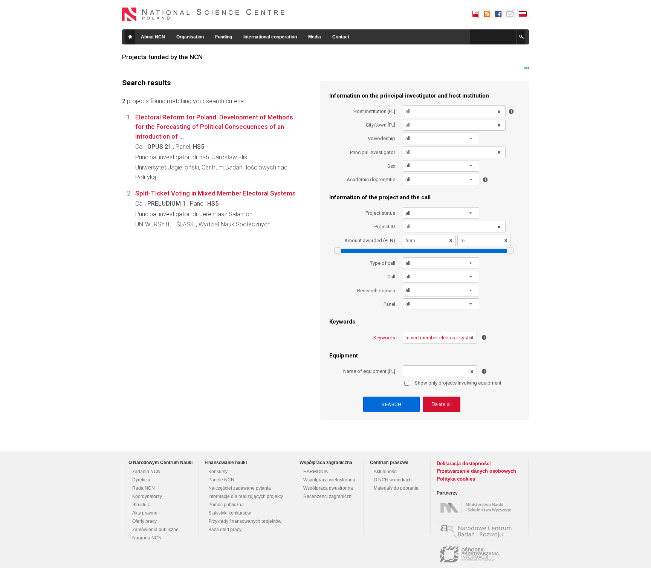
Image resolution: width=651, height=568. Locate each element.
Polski (523, 13)
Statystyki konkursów (229, 513)
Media (314, 37)
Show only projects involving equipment (458, 383)
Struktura (141, 504)
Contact (340, 37)
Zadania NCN (146, 471)
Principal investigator (372, 152)
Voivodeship (381, 138)
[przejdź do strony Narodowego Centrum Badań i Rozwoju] (477, 531)
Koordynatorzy (147, 496)
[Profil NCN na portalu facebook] (498, 13)
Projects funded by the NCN (162, 57)
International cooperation (270, 37)
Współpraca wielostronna (329, 480)
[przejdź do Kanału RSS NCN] (487, 13)
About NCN (153, 37)
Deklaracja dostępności (464, 463)
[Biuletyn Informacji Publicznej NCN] (475, 13)
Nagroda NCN (147, 538)
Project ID (384, 226)
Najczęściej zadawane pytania (239, 488)
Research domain (376, 290)
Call (391, 276)
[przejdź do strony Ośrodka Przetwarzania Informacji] (477, 554)
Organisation (190, 37)
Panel (389, 304)
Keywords (384, 337)
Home (130, 36)
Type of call (382, 263)
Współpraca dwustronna (328, 488)
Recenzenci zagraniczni (328, 496)
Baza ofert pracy (224, 529)
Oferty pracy (144, 521)
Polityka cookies (456, 479)
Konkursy (218, 471)
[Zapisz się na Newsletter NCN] (509, 13)
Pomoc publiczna (226, 504)
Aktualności (385, 471)
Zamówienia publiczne (155, 529)
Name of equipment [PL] (369, 371)
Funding (223, 37)
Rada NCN (143, 488)
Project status (380, 213)
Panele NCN (221, 480)
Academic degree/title (371, 179)
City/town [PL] (380, 125)
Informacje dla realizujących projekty (245, 496)
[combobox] (441, 138)
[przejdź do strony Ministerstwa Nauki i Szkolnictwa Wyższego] (477, 508)
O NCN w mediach (393, 480)
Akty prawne (144, 513)
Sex (391, 166)
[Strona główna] (203, 14)
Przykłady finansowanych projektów (244, 521)
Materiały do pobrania (396, 488)
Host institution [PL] (374, 111)
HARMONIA (315, 471)
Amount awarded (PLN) (369, 240)
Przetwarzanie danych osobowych (476, 471)
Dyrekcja (141, 480)
